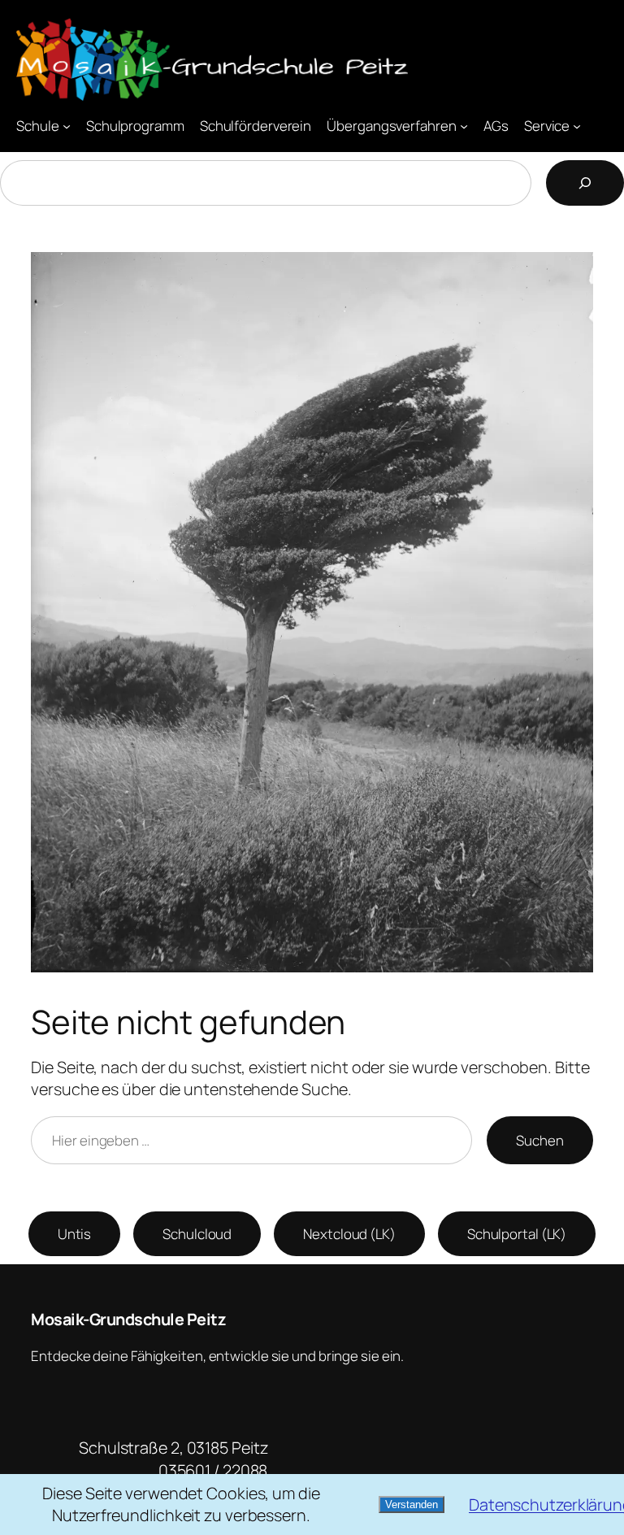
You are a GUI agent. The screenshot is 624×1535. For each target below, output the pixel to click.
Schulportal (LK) (516, 1233)
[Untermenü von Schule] (67, 126)
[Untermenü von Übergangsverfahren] (464, 126)
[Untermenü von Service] (577, 126)
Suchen (539, 1140)
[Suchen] (585, 183)
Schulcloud (197, 1233)
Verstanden (411, 1504)
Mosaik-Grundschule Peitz (128, 1319)
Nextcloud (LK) (349, 1233)
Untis (75, 1233)
